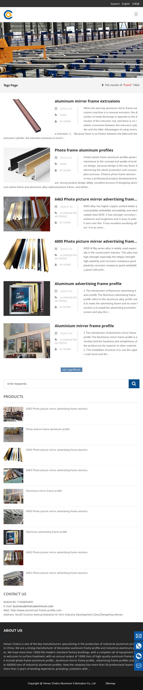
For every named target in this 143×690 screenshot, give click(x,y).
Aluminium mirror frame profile (84, 325)
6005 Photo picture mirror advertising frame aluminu (57, 449)
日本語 (135, 3)
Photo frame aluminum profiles (84, 150)
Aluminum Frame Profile (66, 214)
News (63, 115)
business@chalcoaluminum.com (33, 606)
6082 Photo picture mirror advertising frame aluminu (57, 408)
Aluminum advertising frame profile (88, 283)
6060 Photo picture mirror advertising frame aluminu (57, 511)
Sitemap (110, 683)
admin (67, 121)
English (126, 3)
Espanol (115, 3)
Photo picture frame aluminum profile (48, 429)
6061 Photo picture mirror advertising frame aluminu (57, 572)
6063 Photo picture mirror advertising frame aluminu (57, 470)
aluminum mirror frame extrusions (87, 101)
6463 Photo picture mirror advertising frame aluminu (57, 552)
